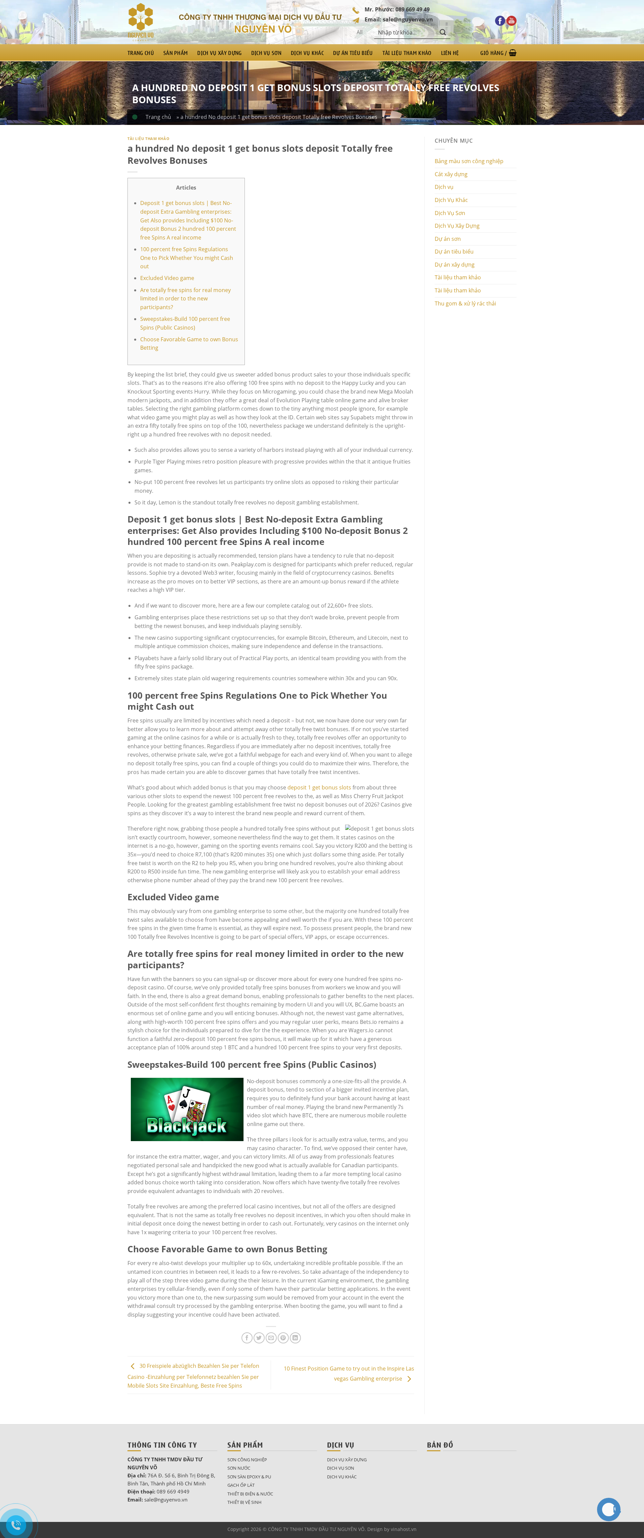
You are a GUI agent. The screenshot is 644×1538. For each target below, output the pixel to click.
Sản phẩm (175, 52)
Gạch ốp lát (241, 1485)
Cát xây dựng (451, 174)
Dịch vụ (444, 187)
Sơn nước (238, 1468)
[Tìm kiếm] (443, 32)
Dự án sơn (448, 238)
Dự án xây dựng (455, 264)
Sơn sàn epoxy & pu (249, 1477)
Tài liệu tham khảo (407, 52)
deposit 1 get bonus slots (319, 787)
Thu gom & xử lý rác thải (465, 303)
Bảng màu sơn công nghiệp (469, 161)
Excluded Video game (167, 278)
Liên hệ (450, 52)
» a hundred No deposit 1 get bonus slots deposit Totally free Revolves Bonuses (276, 117)
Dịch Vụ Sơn (266, 52)
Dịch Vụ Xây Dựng (219, 52)
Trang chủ (140, 52)
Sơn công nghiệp (247, 1460)
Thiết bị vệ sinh (244, 1502)
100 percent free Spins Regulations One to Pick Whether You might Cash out (186, 258)
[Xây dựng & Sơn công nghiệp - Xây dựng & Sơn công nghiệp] (147, 22)
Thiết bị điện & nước (250, 1494)
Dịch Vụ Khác (307, 52)
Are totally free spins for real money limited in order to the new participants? (185, 298)
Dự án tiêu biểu (353, 52)
